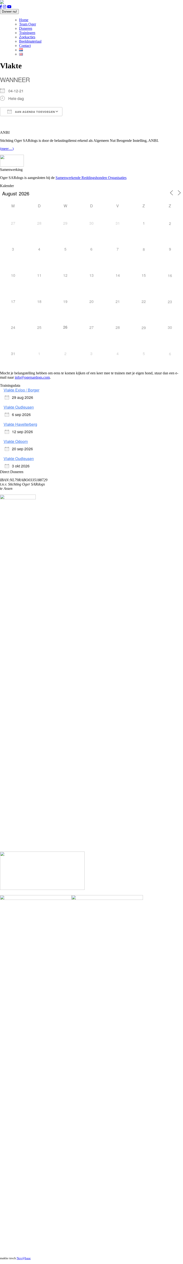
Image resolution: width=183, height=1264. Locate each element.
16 (170, 275)
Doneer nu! (9, 11)
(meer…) (7, 149)
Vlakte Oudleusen (19, 407)
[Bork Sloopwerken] (42, 889)
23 (170, 301)
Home (23, 20)
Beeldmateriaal (30, 41)
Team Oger (27, 24)
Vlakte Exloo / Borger (21, 390)
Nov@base (24, 1258)
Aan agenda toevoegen (34, 111)
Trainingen (27, 33)
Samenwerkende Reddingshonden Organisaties (91, 178)
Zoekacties (27, 37)
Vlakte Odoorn (16, 441)
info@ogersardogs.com (32, 377)
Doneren (25, 28)
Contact (25, 46)
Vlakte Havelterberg (20, 424)
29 (144, 327)
